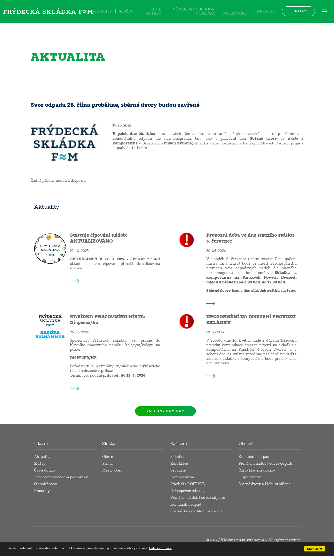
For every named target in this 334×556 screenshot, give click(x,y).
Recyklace (179, 463)
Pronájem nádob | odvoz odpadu (197, 497)
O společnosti (235, 11)
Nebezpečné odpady (187, 491)
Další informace (160, 548)
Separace (178, 470)
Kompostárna (182, 477)
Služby (126, 11)
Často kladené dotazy (257, 470)
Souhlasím (314, 549)
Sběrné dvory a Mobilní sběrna (196, 511)
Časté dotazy (153, 11)
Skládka (177, 456)
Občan (107, 456)
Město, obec (112, 470)
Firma (107, 463)
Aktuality (101, 11)
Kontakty (264, 11)
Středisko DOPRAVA (187, 484)
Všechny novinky (165, 411)
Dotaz (300, 11)
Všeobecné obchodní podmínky (194, 11)
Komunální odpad (185, 504)
